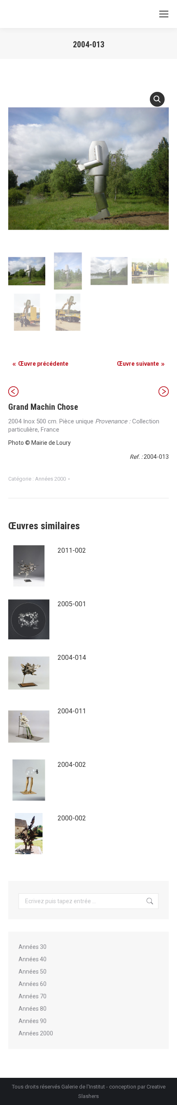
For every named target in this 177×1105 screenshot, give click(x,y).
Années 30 (33, 947)
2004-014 (72, 657)
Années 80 (33, 1008)
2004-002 (72, 765)
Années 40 (33, 959)
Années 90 (33, 1021)
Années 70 (33, 996)
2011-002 (72, 550)
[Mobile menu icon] (164, 14)
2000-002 (72, 818)
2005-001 (72, 604)
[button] (157, 99)
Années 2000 (50, 479)
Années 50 (33, 971)
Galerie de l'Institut (83, 1087)
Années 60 (33, 984)
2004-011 (72, 711)
